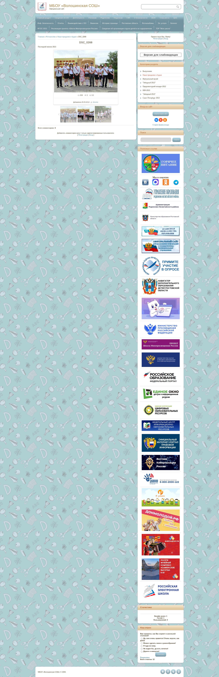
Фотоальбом (51, 37)
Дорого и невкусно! (151, 651)
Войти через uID (160, 114)
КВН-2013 (146, 90)
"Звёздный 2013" (149, 94)
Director (95, 102)
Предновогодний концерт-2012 (154, 86)
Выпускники (147, 71)
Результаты (145, 657)
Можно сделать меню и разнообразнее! (159, 643)
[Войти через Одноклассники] (165, 120)
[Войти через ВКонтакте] (156, 120)
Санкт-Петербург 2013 (151, 98)
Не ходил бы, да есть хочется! (155, 649)
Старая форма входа (161, 125)
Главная (41, 37)
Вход (91, 135)
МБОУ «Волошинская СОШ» (74, 6)
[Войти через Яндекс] (161, 120)
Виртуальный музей (150, 79)
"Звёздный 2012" (149, 83)
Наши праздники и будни (66, 37)
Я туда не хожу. (149, 646)
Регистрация (83, 135)
